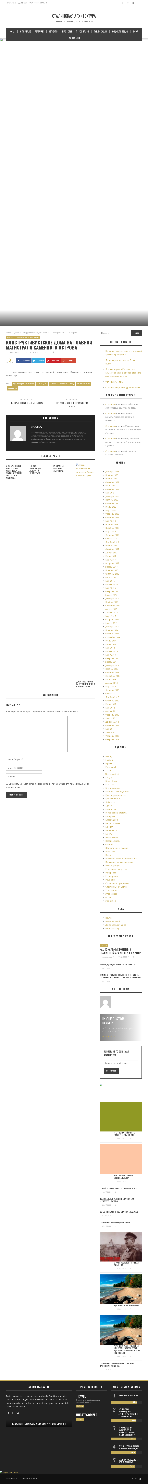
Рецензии (110, 879)
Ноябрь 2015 (111, 602)
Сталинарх (14, 352)
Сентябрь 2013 (112, 676)
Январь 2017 (111, 566)
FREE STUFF (108, 1036)
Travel (108, 770)
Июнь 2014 (110, 644)
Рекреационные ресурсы (117, 869)
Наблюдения (21, 337)
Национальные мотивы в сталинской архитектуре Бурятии (123, 429)
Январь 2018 (111, 538)
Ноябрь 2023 (111, 475)
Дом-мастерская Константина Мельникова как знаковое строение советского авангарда (14, 471)
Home (8, 333)
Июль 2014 (110, 640)
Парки (108, 855)
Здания (16, 333)
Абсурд (108, 777)
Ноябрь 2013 (111, 668)
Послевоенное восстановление (121, 858)
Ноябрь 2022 (111, 478)
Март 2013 (110, 686)
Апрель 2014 (111, 651)
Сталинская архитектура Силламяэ (122, 387)
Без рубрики (111, 781)
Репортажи (34, 337)
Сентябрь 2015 (112, 605)
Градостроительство (115, 795)
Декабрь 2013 (112, 665)
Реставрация (111, 876)
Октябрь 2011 (112, 725)
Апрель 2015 (111, 612)
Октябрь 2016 (112, 573)
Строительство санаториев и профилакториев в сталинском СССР (127, 1431)
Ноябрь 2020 (111, 499)
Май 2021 (110, 492)
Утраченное (111, 893)
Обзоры (109, 844)
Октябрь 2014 (112, 633)
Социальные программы (117, 883)
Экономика (110, 900)
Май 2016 (110, 580)
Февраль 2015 (112, 619)
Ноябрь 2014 (111, 630)
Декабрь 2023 (112, 471)
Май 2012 (110, 707)
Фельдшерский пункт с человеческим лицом (124, 1134)
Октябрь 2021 (112, 489)
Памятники (110, 851)
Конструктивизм (83, 384)
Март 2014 (110, 654)
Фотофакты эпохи (114, 381)
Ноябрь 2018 (111, 524)
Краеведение (111, 819)
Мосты (108, 833)
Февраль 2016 (112, 591)
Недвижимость (112, 841)
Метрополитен (112, 823)
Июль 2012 (110, 704)
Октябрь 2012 (112, 700)
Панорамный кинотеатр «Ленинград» (58, 468)
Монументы (111, 830)
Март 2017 (110, 559)
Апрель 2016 (111, 584)
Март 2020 (110, 510)
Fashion (109, 760)
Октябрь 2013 (112, 672)
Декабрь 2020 (112, 496)
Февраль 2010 (112, 736)
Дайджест (110, 802)
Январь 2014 (111, 661)
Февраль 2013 (112, 690)
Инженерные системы (116, 812)
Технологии (111, 890)
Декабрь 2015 (112, 598)
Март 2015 (110, 616)
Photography (111, 767)
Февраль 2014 (112, 658)
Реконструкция (112, 865)
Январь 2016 (111, 595)
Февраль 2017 (112, 563)
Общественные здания (116, 848)
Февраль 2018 (112, 535)
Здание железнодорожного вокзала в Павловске (119, 417)
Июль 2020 (110, 506)
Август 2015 (111, 609)
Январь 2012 (111, 718)
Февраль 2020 (112, 513)
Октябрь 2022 (112, 482)
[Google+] (128, 3)
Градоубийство (113, 798)
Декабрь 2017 (112, 542)
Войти (108, 917)
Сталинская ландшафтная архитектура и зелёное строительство (128, 1413)
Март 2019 (110, 521)
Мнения (109, 826)
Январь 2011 (111, 732)
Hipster (108, 763)
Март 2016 (110, 588)
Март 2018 (110, 531)
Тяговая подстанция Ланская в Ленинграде (35, 469)
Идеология (110, 809)
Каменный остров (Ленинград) (62, 384)
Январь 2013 (111, 693)
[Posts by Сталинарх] (18, 434)
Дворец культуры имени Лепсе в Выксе (117, 964)
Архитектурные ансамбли (23, 384)
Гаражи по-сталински (128, 1395)
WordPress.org (112, 928)
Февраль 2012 (112, 714)
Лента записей (112, 921)
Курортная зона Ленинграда (126, 1305)
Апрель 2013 (111, 683)
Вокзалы (109, 784)
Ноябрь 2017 (111, 545)
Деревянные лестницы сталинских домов (119, 1211)
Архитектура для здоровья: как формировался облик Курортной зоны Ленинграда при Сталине (127, 1349)
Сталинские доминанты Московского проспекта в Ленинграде (117, 1364)
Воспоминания (112, 788)
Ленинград (12, 388)
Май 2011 (110, 728)
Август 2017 (111, 552)
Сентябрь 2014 (112, 637)
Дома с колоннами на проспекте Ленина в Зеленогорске (85, 684)
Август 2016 (111, 577)
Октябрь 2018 (112, 528)
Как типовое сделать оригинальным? (123, 1176)
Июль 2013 (110, 679)
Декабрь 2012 (112, 697)
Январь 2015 (111, 623)
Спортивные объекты (116, 886)
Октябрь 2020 (112, 503)
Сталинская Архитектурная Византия (126, 1264)
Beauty (108, 756)
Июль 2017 (110, 556)
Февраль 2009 (112, 739)
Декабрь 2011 (112, 721)
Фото (108, 897)
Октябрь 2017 (112, 549)
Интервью (110, 816)
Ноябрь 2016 (111, 570)
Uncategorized (112, 774)
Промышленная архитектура (119, 862)
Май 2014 (110, 647)
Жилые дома (42, 384)
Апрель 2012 (111, 711)
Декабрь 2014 (112, 626)
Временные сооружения (117, 791)
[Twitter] (133, 3)
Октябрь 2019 (112, 517)
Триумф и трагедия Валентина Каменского (119, 1188)
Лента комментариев (115, 925)
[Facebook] (122, 3)
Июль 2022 (110, 485)
